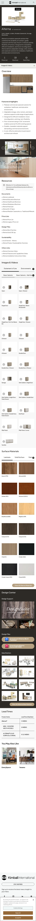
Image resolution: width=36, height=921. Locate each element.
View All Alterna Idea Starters (22, 704)
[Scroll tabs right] (33, 269)
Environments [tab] (26, 268)
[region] (18, 909)
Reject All (17, 913)
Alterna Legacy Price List (10, 222)
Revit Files (26, 60)
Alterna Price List (7, 219)
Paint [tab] (30, 457)
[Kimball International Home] (17, 2)
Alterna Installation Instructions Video (14, 256)
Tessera (22, 767)
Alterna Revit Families (9, 230)
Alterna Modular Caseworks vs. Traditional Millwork (18, 211)
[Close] (33, 900)
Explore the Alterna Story (12, 170)
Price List (4, 60)
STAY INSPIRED (18, 884)
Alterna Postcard (7, 206)
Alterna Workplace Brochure (11, 204)
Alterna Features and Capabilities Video (15, 253)
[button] (9, 284)
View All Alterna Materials (23, 585)
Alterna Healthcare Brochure (11, 202)
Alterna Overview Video (10, 251)
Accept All (18, 917)
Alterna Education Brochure (11, 199)
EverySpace (6, 767)
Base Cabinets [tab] (8, 275)
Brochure (15, 60)
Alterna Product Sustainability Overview (15, 243)
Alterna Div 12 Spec (8, 209)
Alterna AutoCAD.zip (9, 232)
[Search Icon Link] (33, 2)
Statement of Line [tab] (10, 268)
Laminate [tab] (7, 457)
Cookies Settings (18, 908)
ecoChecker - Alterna (9, 240)
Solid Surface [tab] (19, 457)
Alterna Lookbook (8, 197)
